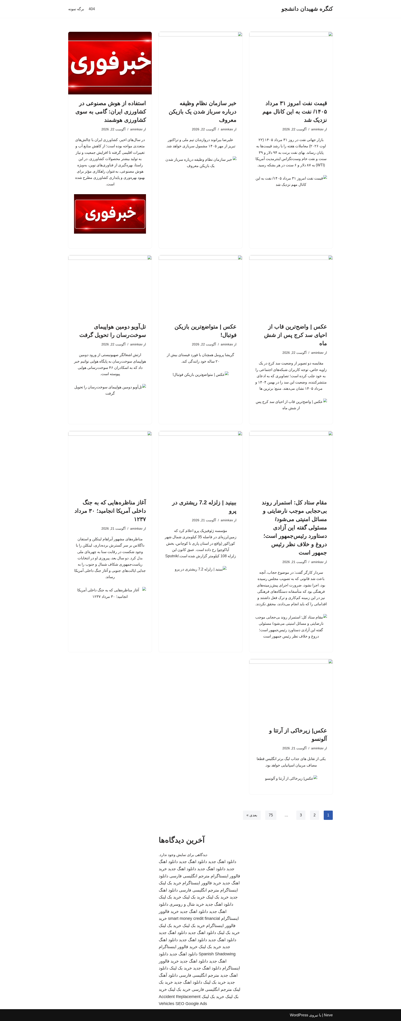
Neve (328, 1015)
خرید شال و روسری (186, 904)
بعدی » (251, 815)
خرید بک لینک (170, 883)
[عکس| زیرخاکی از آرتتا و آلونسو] (291, 690)
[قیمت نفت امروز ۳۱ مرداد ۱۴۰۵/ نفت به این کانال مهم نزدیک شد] (291, 63)
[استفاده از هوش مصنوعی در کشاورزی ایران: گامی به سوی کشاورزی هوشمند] (110, 63)
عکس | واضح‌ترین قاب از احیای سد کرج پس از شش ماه (295, 334)
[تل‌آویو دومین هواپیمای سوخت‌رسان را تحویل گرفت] (110, 286)
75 (271, 815)
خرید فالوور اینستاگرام (201, 883)
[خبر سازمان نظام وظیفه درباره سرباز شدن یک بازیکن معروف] (200, 63)
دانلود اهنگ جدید (222, 861)
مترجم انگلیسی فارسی (189, 876)
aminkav (317, 129)
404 (92, 9)
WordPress (299, 1015)
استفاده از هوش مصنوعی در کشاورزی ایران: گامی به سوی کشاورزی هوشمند (110, 111)
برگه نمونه (76, 9)
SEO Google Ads (191, 1003)
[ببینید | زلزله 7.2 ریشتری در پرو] (200, 462)
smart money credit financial (194, 918)
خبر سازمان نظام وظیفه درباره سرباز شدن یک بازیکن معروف (202, 111)
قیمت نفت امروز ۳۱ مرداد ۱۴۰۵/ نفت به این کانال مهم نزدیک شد (294, 111)
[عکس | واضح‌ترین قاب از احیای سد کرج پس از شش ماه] (291, 286)
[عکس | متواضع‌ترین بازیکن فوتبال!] (200, 286)
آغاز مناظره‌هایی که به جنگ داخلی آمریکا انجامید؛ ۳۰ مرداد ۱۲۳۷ (110, 510)
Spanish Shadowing (217, 954)
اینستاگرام (229, 890)
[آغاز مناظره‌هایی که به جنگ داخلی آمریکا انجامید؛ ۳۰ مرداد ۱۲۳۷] (110, 462)
